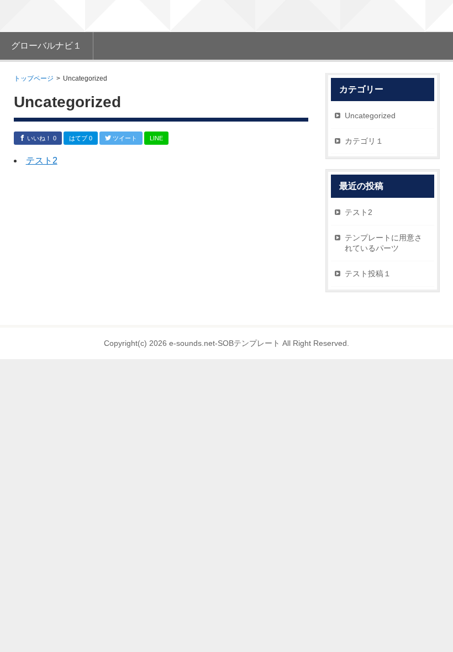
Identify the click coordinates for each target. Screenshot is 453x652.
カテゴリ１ (364, 140)
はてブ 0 (80, 138)
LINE (156, 138)
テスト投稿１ (368, 273)
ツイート (124, 138)
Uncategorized (370, 115)
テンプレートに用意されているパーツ (383, 243)
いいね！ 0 (40, 138)
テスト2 (41, 160)
